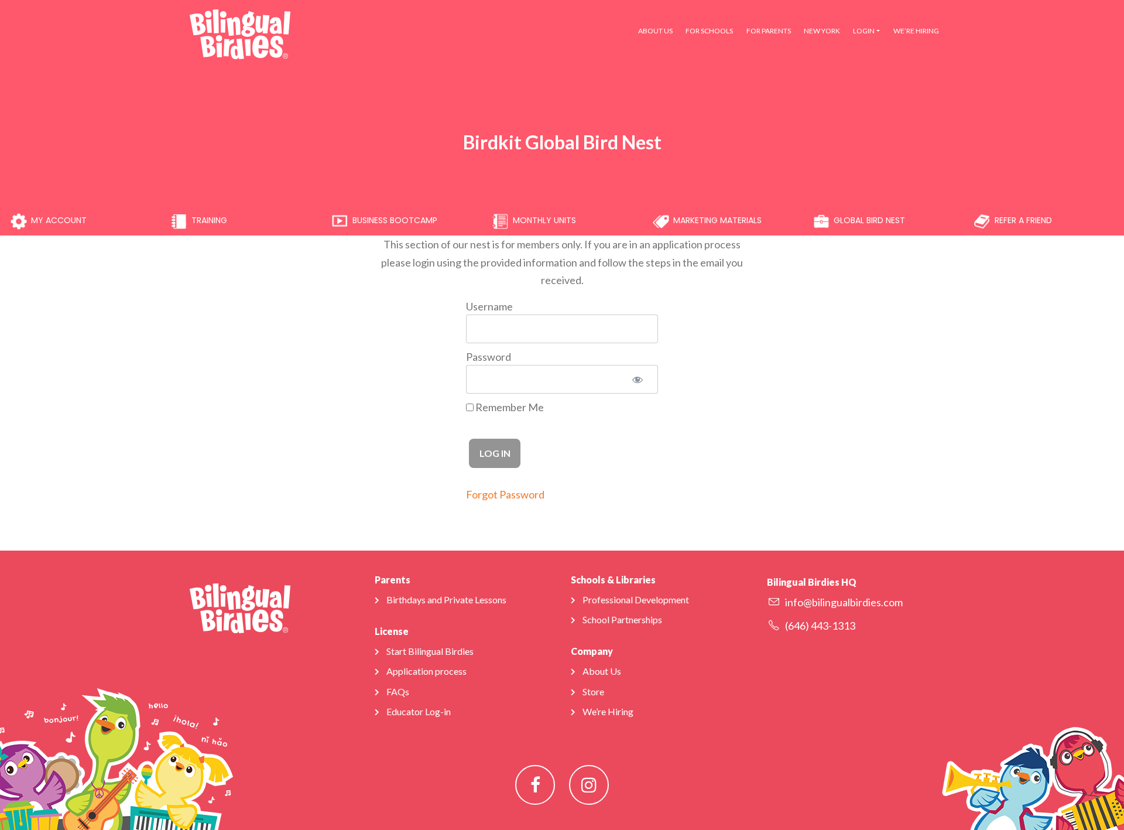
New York (822, 30)
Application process (426, 671)
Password (488, 356)
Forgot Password (505, 494)
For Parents (768, 30)
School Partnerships (622, 619)
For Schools (709, 30)
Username (489, 306)
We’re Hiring (916, 30)
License (392, 631)
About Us (601, 671)
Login (864, 30)
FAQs (397, 691)
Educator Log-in (418, 711)
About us (655, 30)
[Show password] (636, 379)
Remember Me (509, 407)
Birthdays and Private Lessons (446, 599)
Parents (392, 579)
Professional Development (635, 599)
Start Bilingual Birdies (430, 651)
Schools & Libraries (613, 579)
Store (593, 691)
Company (592, 651)
